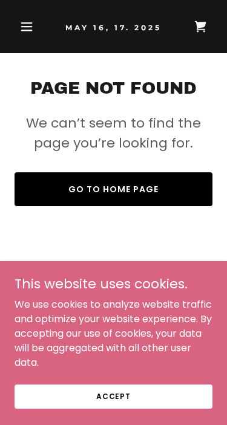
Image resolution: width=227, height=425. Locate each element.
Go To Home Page (113, 189)
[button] (29, 27)
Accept (113, 396)
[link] (113, 27)
